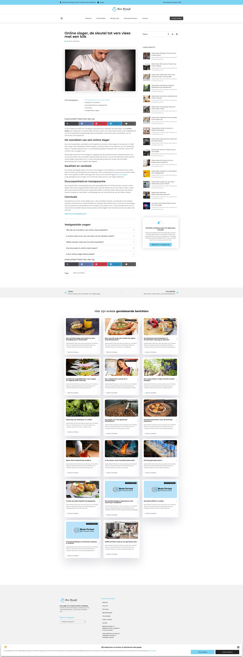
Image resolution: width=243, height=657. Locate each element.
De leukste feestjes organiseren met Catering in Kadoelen (119, 501)
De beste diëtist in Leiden (154, 501)
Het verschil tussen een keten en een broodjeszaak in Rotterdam (80, 339)
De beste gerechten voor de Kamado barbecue (158, 420)
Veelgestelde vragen (92, 110)
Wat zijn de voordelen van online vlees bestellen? (100, 230)
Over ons (105, 606)
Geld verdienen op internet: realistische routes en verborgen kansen (111, 635)
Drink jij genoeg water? (153, 460)
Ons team (105, 609)
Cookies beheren (227, 652)
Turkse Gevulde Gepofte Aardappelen (80, 501)
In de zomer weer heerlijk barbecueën (120, 460)
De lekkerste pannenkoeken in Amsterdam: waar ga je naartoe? (156, 339)
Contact (145, 18)
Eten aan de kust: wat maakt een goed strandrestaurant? (120, 339)
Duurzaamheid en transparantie (96, 105)
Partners (88, 18)
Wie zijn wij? (114, 18)
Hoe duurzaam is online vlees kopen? (100, 248)
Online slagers (122, 174)
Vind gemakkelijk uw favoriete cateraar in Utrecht (81, 542)
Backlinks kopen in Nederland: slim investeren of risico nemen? (111, 628)
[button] (238, 647)
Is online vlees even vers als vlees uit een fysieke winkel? (100, 236)
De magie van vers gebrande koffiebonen (116, 420)
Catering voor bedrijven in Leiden (79, 420)
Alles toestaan (202, 652)
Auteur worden (107, 619)
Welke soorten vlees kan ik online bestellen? (100, 242)
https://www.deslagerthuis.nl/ (75, 214)
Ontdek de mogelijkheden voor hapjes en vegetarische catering (81, 379)
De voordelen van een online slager (97, 100)
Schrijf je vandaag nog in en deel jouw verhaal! (160, 229)
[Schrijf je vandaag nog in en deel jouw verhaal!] (160, 222)
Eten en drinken (73, 41)
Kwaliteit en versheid (92, 102)
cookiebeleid (152, 650)
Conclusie (88, 108)
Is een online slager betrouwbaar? (100, 254)
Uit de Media (100, 18)
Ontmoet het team (130, 18)
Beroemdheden (107, 612)
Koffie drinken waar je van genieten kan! (121, 542)
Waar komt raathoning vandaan (78, 460)
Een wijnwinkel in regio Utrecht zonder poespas (159, 379)
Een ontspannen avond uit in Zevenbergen (116, 379)
